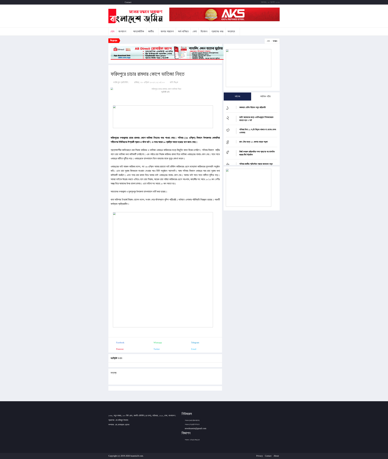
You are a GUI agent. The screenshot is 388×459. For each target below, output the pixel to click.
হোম (112, 31)
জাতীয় (151, 31)
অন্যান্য (231, 31)
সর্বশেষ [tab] (237, 96)
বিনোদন (204, 31)
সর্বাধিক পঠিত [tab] (265, 96)
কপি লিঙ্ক (173, 82)
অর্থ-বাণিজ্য (183, 31)
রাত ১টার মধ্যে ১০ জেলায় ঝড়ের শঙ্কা (253, 142)
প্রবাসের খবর (217, 31)
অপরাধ (275, 41)
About (276, 456)
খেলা (195, 31)
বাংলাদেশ (122, 31)
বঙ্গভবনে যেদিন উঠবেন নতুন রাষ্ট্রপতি (252, 107)
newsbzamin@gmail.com (195, 428)
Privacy (259, 456)
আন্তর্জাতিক (138, 31)
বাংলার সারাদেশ (167, 31)
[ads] (248, 187)
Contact (128, 2)
